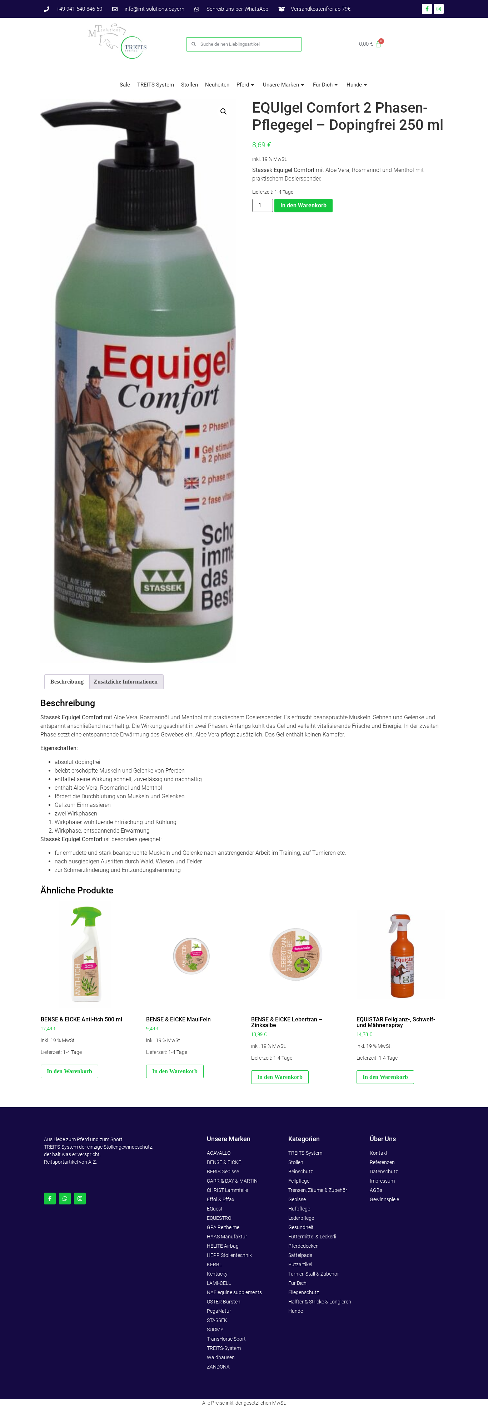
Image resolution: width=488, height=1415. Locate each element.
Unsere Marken (281, 85)
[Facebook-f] (50, 1198)
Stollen (189, 85)
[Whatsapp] (65, 1198)
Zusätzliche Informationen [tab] (126, 682)
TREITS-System (155, 85)
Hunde (354, 85)
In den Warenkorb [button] (69, 1071)
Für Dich (323, 85)
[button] (223, 111)
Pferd (242, 85)
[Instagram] (80, 1198)
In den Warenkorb (303, 205)
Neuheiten (217, 85)
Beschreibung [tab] (67, 682)
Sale (125, 85)
